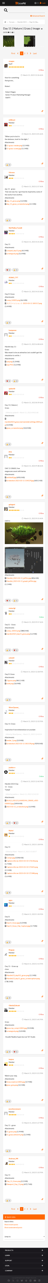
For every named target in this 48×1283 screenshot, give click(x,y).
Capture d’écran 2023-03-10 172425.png (22, 867)
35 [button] (26, 49)
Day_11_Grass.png (13, 1181)
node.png (10, 683)
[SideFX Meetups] (26, 1280)
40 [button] (35, 49)
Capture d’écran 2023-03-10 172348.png (22, 873)
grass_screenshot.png (14, 428)
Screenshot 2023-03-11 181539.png (20, 743)
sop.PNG (10, 365)
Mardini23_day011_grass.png (17, 975)
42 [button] (38, 49)
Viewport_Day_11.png (14, 1184)
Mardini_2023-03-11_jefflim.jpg (18, 578)
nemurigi (12, 608)
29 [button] (16, 49)
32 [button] (21, 49)
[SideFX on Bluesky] (22, 1280)
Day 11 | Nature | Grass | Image (34, 22)
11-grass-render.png (14, 145)
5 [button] (11, 46)
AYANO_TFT (13, 277)
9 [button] (18, 46)
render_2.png (11, 740)
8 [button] (16, 46)
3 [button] (8, 46)
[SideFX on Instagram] (17, 1280)
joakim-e (12, 767)
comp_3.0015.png (13, 631)
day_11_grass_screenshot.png (17, 204)
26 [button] (11, 49)
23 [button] (41, 46)
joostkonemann (15, 1109)
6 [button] (13, 46)
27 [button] (13, 49)
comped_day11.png (13, 250)
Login (44, 3)
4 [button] (10, 46)
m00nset (12, 120)
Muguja (11, 950)
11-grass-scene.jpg (13, 148)
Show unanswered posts (13, 1227)
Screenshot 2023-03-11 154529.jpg (20, 480)
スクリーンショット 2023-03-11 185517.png (24, 303)
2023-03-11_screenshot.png (17, 806)
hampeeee (12, 330)
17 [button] (31, 46)
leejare (11, 1059)
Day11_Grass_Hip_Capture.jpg (18, 926)
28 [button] (15, 49)
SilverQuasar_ (14, 707)
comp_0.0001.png (13, 300)
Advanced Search (38, 16)
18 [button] (33, 46)
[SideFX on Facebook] (9, 1280)
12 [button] (23, 46)
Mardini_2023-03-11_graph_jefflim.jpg (21, 581)
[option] (13, 41)
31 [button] (20, 49)
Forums (12, 22)
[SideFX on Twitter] (13, 1280)
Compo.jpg (10, 858)
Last (35, 53)
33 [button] (23, 49)
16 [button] (30, 46)
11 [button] (21, 46)
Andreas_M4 (13, 1159)
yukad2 (11, 658)
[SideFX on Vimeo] (30, 1280)
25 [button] (10, 49)
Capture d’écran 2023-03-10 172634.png (22, 861)
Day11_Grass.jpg (13, 923)
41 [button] (36, 49)
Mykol (11, 831)
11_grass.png (11, 1131)
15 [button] (28, 46)
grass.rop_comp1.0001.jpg (16, 1028)
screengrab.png (12, 253)
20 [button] (36, 46)
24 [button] (43, 46)
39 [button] (33, 49)
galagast (12, 504)
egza (10, 900)
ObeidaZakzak (14, 1005)
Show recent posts (11, 1225)
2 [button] (6, 46)
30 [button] (18, 49)
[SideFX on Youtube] (35, 1280)
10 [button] (20, 46)
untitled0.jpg (11, 477)
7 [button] (15, 46)
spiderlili (12, 389)
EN (38, 3)
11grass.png (11, 680)
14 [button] (26, 46)
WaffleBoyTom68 (15, 228)
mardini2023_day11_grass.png (18, 634)
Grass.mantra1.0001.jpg (15, 1082)
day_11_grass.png (13, 201)
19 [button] (35, 46)
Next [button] (4, 41)
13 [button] (25, 46)
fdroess (12, 172)
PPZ (10, 452)
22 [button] (40, 46)
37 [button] (30, 49)
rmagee (11, 61)
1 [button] (5, 46)
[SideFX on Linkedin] (39, 1280)
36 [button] (28, 49)
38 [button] (31, 49)
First (13, 53)
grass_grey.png (12, 1085)
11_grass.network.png (14, 1134)
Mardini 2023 (22, 22)
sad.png (9, 361)
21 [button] (38, 46)
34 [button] (25, 49)
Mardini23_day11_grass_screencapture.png (23, 978)
